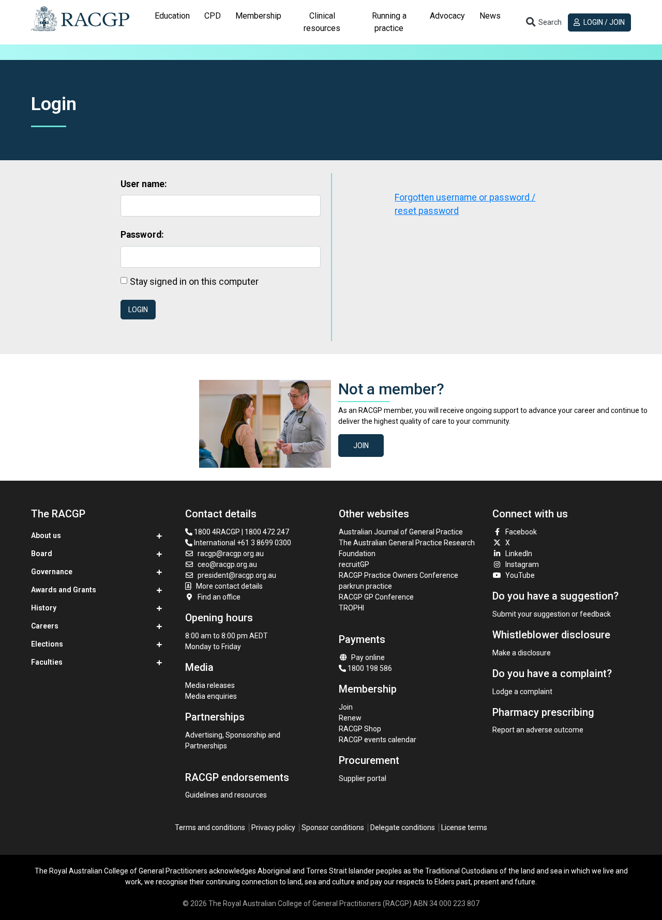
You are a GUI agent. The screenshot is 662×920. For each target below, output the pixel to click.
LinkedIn (518, 553)
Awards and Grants (63, 590)
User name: (144, 184)
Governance (51, 572)
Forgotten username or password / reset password (465, 204)
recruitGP (354, 564)
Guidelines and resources (226, 795)
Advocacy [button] (447, 16)
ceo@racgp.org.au (227, 564)
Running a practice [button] (389, 22)
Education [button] (172, 16)
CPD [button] (212, 16)
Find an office (219, 597)
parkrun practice (365, 586)
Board (41, 553)
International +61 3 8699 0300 (241, 543)
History (43, 608)
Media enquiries (211, 696)
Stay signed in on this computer (194, 281)
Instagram (522, 564)
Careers (44, 626)
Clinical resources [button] (322, 22)
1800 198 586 (369, 668)
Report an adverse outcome (537, 730)
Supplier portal (362, 778)
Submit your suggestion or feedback (551, 614)
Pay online (368, 657)
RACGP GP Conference (376, 597)
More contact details (229, 586)
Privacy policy (273, 827)
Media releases (210, 685)
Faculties (47, 662)
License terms (464, 827)
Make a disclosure (521, 653)
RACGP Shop (360, 729)
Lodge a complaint (522, 691)
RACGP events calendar (377, 739)
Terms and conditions (210, 827)
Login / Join (603, 22)
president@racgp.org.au (237, 575)
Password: (142, 234)
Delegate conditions (402, 827)
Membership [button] (258, 16)
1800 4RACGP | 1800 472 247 (240, 532)
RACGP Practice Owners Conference (398, 575)
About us (46, 535)
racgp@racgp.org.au (231, 553)
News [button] (490, 16)
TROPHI (351, 608)
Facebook (521, 532)
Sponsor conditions (333, 827)
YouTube (520, 575)
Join (361, 445)
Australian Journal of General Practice (401, 532)
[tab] (172, 22)
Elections (47, 644)
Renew (350, 718)
